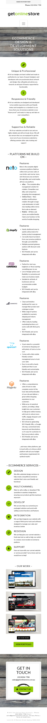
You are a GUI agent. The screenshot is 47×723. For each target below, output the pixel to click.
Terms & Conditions (23, 717)
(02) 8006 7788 (35, 5)
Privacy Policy (34, 715)
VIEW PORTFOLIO (23, 644)
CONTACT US (25, 689)
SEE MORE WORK (23, 638)
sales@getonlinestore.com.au (23, 680)
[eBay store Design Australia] (23, 13)
